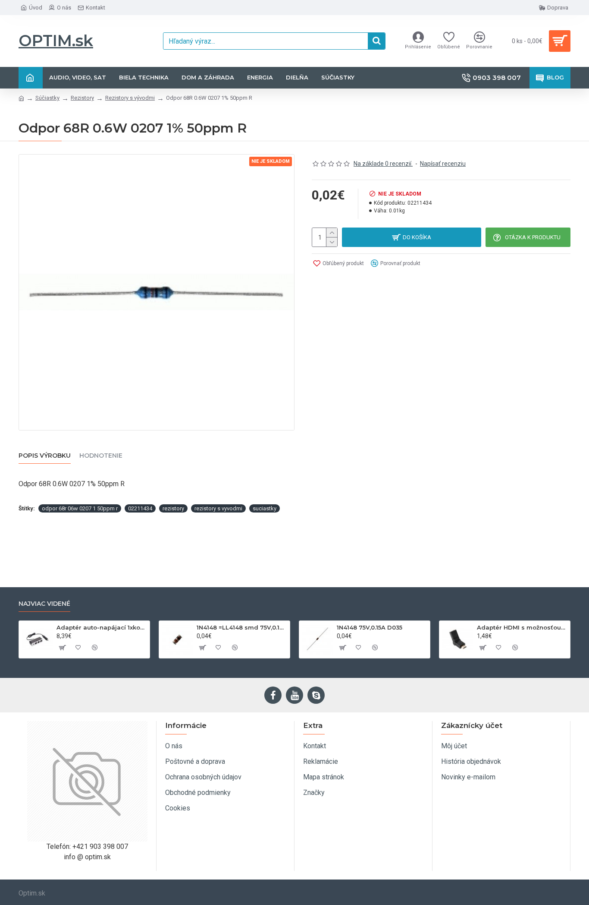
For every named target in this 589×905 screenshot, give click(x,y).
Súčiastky (47, 98)
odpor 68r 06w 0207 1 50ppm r (80, 508)
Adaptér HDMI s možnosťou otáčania (522, 627)
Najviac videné (44, 604)
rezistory (173, 508)
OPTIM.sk (56, 40)
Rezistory (82, 98)
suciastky (264, 508)
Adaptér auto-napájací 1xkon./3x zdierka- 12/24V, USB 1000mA (101, 627)
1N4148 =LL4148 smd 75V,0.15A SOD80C (242, 627)
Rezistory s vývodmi (130, 98)
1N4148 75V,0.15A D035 (369, 627)
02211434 (140, 508)
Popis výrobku (45, 455)
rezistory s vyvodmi (218, 508)
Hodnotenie (100, 455)
